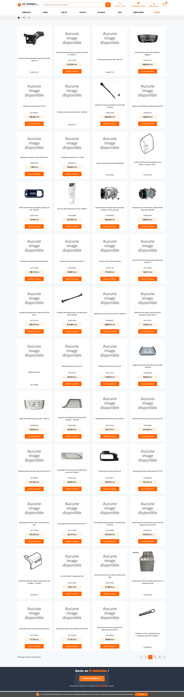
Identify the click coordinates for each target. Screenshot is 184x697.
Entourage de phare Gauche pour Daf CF (72, 524)
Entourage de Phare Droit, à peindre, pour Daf (34, 524)
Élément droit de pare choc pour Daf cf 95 (148, 418)
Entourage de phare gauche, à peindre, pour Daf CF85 (110, 524)
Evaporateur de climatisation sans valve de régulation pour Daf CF (147, 524)
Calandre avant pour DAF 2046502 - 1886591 (148, 54)
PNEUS (157, 12)
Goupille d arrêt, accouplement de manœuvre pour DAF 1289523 (147, 635)
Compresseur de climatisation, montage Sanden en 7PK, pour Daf (109, 209)
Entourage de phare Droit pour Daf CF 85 (147, 471)
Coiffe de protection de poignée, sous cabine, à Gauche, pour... (147, 163)
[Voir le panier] (164, 4)
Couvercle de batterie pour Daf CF (72, 261)
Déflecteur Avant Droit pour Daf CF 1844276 (110, 314)
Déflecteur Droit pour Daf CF (72, 366)
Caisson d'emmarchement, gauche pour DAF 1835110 (34, 60)
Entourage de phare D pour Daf (110, 471)
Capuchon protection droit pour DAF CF (34, 157)
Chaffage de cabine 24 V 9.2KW (72, 157)
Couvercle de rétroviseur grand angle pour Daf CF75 (147, 261)
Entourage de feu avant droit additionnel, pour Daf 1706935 (72, 471)
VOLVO (82, 12)
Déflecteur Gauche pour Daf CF (110, 366)
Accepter (141, 694)
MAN (45, 12)
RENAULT (26, 12)
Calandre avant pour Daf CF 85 (34, 106)
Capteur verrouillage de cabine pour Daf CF (147, 106)
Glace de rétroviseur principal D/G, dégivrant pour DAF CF (109, 629)
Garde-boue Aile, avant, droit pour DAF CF (34, 629)
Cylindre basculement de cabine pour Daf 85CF (34, 314)
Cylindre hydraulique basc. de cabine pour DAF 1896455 (72, 314)
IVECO (64, 12)
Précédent (141, 657)
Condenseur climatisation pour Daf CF (34, 261)
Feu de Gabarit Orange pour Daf (72, 576)
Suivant (164, 657)
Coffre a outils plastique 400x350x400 (110, 163)
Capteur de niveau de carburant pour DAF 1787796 (110, 106)
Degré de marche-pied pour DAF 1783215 (34, 418)
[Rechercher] (108, 4)
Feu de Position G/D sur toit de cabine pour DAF (109, 576)
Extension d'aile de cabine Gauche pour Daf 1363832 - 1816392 (34, 582)
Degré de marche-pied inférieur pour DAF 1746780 (148, 366)
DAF (120, 12)
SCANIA (101, 12)
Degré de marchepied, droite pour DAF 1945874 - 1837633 (72, 419)
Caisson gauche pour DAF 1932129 (109, 59)
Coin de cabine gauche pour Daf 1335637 (72, 209)
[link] (138, 4)
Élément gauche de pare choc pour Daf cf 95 (34, 471)
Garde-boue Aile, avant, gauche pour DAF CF (72, 629)
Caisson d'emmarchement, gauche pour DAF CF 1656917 (72, 54)
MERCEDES (138, 12)
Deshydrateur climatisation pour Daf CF (110, 418)
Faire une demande (92, 678)
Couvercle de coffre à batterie (110, 261)
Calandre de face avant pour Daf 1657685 (72, 112)
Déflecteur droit (34, 372)
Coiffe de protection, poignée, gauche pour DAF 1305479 (34, 209)
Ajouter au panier (72, 71)
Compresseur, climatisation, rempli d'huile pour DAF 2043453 (147, 209)
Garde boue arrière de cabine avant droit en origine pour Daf (148, 582)
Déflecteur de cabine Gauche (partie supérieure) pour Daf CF (147, 314)
